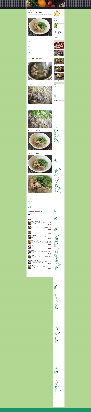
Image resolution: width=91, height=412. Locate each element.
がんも (56, 259)
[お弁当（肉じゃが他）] (59, 76)
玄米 (55, 366)
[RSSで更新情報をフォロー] (62, 1)
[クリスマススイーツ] (59, 45)
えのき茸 (56, 103)
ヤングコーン (57, 333)
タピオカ (55, 138)
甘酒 (55, 226)
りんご (56, 183)
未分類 (55, 174)
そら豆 (56, 261)
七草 (55, 337)
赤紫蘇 (55, 285)
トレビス (56, 325)
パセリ (56, 329)
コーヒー (55, 131)
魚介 (54, 373)
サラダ (55, 133)
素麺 (54, 245)
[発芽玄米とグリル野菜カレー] (29, 223)
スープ (55, 137)
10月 (55, 86)
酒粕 (54, 286)
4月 (55, 90)
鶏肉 (50, 14)
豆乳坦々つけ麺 (33, 226)
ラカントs (56, 235)
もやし (56, 308)
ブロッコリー (57, 332)
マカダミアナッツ (57, 169)
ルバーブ (56, 334)
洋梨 (55, 208)
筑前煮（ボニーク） (34, 265)
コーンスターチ (56, 132)
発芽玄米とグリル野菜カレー (35, 221)
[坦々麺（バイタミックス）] (29, 262)
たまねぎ (56, 298)
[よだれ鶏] (29, 257)
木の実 (55, 161)
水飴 (55, 237)
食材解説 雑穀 (56, 372)
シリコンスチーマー (56, 135)
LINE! (40, 210)
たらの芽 (56, 299)
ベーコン (56, 250)
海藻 (54, 211)
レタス (56, 335)
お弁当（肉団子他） (56, 64)
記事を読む (50, 224)
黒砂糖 (56, 241)
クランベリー (57, 187)
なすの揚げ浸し (33, 235)
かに (55, 379)
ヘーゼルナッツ (57, 168)
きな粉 (56, 260)
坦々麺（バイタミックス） (35, 260)
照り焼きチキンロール (34, 240)
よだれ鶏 (32, 255)
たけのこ (56, 297)
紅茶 (54, 244)
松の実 (56, 170)
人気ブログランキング (56, 16)
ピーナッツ (56, 167)
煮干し (56, 393)
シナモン (55, 134)
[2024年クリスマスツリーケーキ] (59, 53)
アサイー (56, 184)
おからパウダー (57, 258)
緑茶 (54, 246)
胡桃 (55, 173)
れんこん (56, 309)
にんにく (56, 303)
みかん (56, 182)
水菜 (55, 341)
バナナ (56, 194)
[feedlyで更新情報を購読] (61, 1)
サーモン (56, 388)
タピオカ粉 (55, 139)
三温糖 (56, 236)
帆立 (55, 391)
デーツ (56, 191)
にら (55, 302)
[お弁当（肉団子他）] (59, 61)
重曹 (54, 287)
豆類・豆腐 (55, 255)
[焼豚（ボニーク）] (29, 247)
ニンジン (56, 327)
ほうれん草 (56, 305)
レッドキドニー (57, 265)
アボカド (56, 311)
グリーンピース (57, 263)
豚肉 (55, 252)
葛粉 (54, 254)
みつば (56, 306)
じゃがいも (56, 295)
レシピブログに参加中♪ (30, 201)
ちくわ (56, 383)
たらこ (56, 382)
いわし (56, 377)
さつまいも (56, 293)
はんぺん (56, 384)
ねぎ (46, 14)
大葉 (55, 339)
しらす (56, 381)
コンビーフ (55, 130)
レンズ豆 (56, 266)
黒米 (55, 370)
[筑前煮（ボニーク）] (29, 267)
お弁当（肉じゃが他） (56, 80)
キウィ (56, 186)
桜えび (56, 392)
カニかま (56, 387)
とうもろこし (57, 300)
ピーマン (56, 331)
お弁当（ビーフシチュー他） (57, 72)
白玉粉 (55, 229)
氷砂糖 (56, 238)
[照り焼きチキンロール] (29, 242)
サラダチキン (33, 250)
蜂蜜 (55, 240)
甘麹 (54, 218)
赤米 (55, 369)
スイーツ (55, 136)
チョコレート (56, 141)
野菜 (54, 288)
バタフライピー (56, 144)
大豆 (55, 268)
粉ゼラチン (55, 243)
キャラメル (55, 126)
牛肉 (55, 251)
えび (55, 378)
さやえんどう (57, 294)
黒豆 (55, 284)
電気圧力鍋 (55, 371)
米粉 (54, 242)
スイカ (56, 190)
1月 (55, 92)
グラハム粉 (55, 127)
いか (55, 375)
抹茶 (54, 159)
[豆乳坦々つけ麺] (29, 227)
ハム (55, 249)
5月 (55, 89)
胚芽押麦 (56, 368)
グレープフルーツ (57, 188)
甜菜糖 (56, 239)
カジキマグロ (57, 386)
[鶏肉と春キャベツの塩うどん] (36, 211)
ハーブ (56, 328)
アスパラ (56, 310)
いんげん (56, 256)
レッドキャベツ (57, 336)
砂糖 (54, 230)
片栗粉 (55, 217)
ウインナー (56, 248)
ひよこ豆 (56, 262)
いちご (56, 176)
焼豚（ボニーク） (34, 245)
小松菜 (56, 340)
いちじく (56, 177)
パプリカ (56, 330)
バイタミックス (56, 143)
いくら (56, 376)
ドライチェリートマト (58, 326)
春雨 (54, 160)
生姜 (55, 342)
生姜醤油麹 (56, 228)
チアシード (55, 140)
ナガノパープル (57, 193)
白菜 (55, 343)
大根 (55, 338)
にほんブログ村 (30, 207)
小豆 (55, 270)
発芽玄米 (56, 367)
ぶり (55, 385)
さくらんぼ (56, 179)
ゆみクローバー (49, 216)
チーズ (55, 142)
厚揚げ (56, 267)
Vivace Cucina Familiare (33, 1)
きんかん (56, 178)
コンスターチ (56, 129)
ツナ (55, 389)
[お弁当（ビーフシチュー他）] (59, 69)
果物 (54, 175)
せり (55, 296)
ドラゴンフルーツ (57, 192)
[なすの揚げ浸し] (29, 237)
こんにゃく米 (57, 112)
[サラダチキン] (29, 252)
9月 (55, 87)
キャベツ (49, 14)
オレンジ (56, 185)
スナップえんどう (57, 264)
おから (56, 257)
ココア (55, 128)
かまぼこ (56, 380)
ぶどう (56, 181)
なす (55, 301)
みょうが (56, 307)
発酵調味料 (55, 219)
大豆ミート (56, 269)
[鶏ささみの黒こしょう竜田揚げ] (29, 232)
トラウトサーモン (57, 390)
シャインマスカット (57, 189)
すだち (56, 180)
